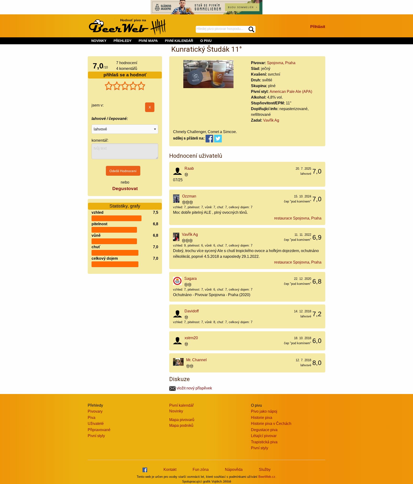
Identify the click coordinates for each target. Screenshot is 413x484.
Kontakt (169, 469)
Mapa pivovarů (181, 420)
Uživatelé (96, 424)
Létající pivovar (264, 436)
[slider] (125, 85)
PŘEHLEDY (122, 41)
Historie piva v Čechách (271, 424)
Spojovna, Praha (281, 63)
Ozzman (189, 196)
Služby (265, 469)
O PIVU (206, 41)
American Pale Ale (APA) (291, 92)
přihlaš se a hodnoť (125, 74)
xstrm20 (191, 338)
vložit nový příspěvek (194, 388)
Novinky (176, 411)
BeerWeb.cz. (267, 476)
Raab (189, 168)
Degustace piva (264, 430)
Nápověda (234, 469)
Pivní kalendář (181, 405)
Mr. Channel (196, 360)
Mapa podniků (181, 425)
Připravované (99, 430)
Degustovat (125, 188)
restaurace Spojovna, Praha (297, 218)
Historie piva (261, 418)
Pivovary (95, 411)
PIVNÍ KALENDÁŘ (179, 41)
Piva (91, 418)
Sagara (190, 278)
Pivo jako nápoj (264, 411)
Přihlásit (317, 27)
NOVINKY (98, 41)
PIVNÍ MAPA (148, 41)
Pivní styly (96, 436)
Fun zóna (201, 469)
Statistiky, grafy (124, 205)
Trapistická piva (264, 442)
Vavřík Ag (271, 120)
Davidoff (192, 311)
